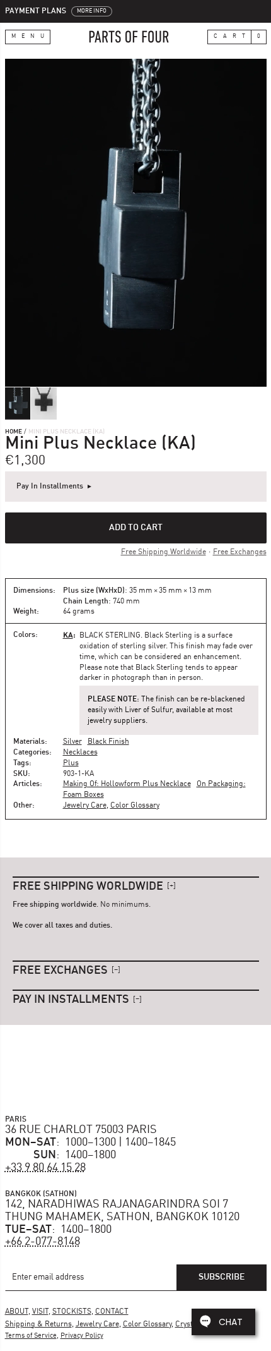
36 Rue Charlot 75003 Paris (81, 1130)
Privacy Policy (82, 1336)
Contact (112, 1312)
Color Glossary (134, 805)
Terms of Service (31, 1336)
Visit (40, 1312)
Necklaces (80, 752)
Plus (71, 763)
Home (13, 431)
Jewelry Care (85, 805)
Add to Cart (136, 527)
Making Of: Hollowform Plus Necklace (127, 784)
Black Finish (108, 742)
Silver (72, 742)
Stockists (71, 1312)
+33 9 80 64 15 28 (45, 1167)
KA (68, 634)
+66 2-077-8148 (42, 1241)
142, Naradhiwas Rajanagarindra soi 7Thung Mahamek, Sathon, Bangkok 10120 (122, 1211)
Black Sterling (110, 635)
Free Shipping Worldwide (163, 552)
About (16, 1312)
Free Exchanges (240, 552)
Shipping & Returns (38, 1324)
